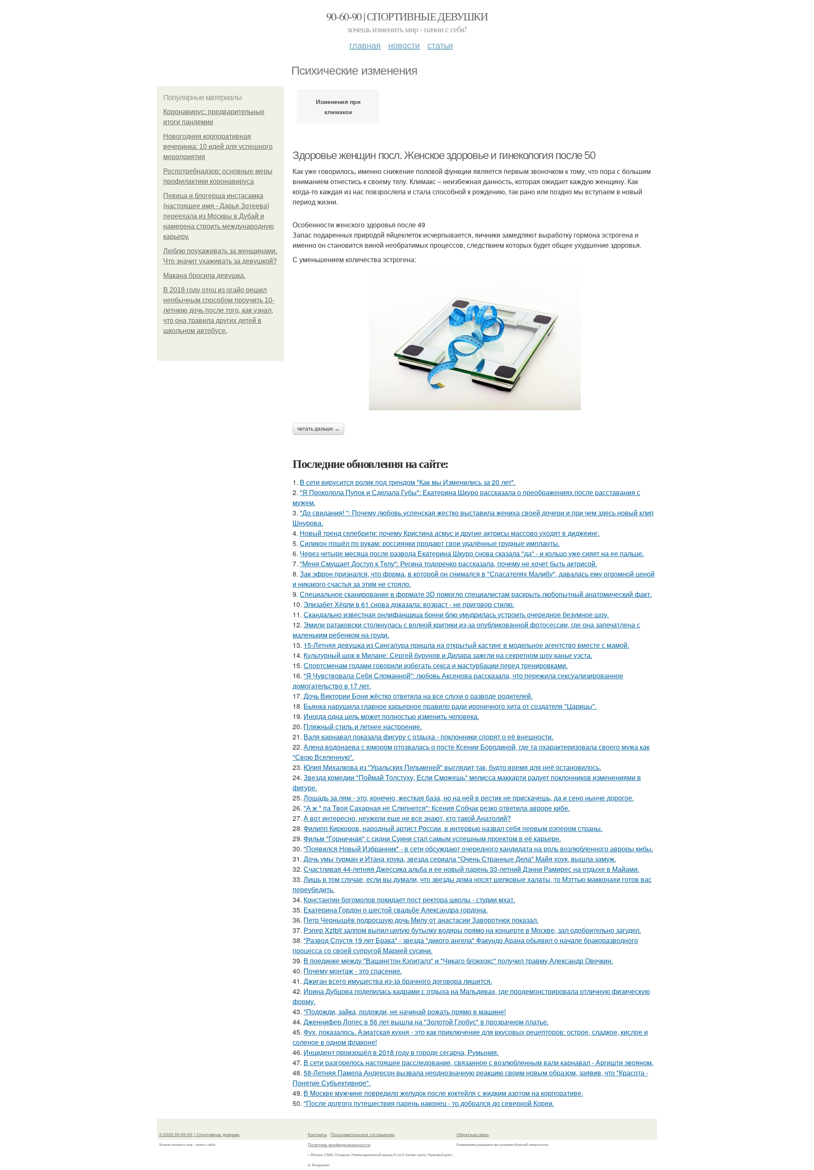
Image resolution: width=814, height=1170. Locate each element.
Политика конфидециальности (339, 1145)
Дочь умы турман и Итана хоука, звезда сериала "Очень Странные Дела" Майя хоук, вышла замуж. (460, 859)
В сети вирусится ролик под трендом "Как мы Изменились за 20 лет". (408, 482)
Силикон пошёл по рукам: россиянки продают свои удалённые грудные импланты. (430, 543)
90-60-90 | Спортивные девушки (407, 16)
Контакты (317, 1134)
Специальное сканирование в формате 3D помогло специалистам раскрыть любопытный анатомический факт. (476, 594)
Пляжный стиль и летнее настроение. (363, 726)
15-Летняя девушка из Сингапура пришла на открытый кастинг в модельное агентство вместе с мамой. (466, 645)
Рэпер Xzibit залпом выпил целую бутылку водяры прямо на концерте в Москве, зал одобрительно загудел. (472, 930)
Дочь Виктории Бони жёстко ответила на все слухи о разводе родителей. (418, 696)
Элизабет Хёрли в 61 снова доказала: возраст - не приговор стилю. (409, 604)
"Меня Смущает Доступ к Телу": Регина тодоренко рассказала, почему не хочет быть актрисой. (448, 563)
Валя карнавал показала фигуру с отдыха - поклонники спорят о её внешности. (428, 737)
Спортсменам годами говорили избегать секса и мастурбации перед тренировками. (436, 665)
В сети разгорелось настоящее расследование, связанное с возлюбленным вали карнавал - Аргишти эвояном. (478, 1062)
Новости (404, 45)
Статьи (440, 45)
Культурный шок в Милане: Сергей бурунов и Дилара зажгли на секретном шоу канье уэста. (448, 655)
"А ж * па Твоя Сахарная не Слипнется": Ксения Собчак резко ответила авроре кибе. (437, 808)
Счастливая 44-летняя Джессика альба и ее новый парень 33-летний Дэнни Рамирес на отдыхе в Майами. (471, 869)
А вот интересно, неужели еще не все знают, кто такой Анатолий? (407, 818)
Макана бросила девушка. (204, 275)
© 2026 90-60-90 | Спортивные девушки (199, 1134)
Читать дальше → (318, 429)
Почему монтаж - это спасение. (353, 971)
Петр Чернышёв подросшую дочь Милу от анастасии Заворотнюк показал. (421, 920)
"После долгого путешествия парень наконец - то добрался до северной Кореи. (429, 1103)
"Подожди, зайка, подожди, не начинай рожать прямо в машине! (405, 1011)
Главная (365, 45)
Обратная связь (473, 1134)
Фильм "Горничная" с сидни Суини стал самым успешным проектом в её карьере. (432, 838)
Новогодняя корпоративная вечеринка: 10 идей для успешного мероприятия (218, 146)
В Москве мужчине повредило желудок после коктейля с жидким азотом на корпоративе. (443, 1093)
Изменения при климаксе (338, 106)
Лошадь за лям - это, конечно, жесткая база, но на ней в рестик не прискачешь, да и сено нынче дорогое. (469, 798)
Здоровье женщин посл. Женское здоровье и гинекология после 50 (444, 155)
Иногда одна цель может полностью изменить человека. (391, 716)
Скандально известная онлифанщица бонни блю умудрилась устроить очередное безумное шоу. (456, 614)
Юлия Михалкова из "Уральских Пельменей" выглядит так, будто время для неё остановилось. (452, 767)
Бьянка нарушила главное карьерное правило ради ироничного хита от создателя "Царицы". (450, 706)
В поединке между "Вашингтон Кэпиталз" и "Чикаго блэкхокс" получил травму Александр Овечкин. (458, 961)
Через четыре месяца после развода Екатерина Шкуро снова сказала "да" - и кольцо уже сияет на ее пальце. (472, 553)
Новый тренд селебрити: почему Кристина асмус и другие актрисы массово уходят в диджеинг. (449, 533)
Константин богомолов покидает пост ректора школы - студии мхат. (409, 899)
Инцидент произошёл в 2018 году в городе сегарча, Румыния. (401, 1052)
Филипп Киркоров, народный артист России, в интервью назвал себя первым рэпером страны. (453, 828)
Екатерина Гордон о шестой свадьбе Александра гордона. (396, 910)
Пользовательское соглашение (363, 1134)
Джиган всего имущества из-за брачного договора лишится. (398, 981)
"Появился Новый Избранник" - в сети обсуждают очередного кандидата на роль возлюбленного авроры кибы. (478, 849)
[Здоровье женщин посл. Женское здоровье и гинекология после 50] (475, 339)
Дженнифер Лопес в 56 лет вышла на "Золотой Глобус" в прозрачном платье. (426, 1022)
